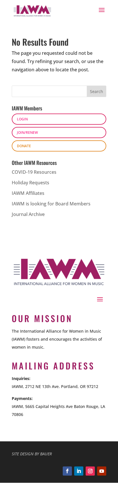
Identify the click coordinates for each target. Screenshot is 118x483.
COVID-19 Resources (34, 172)
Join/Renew (27, 132)
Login (22, 119)
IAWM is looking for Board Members (51, 204)
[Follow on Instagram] (90, 471)
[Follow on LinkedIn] (78, 471)
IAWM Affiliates (28, 193)
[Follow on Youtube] (101, 471)
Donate (24, 146)
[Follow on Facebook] (67, 471)
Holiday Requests (30, 182)
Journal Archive (28, 214)
